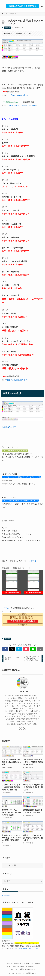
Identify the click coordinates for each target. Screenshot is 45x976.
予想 (32, 963)
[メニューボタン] (2, 6)
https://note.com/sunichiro (17, 95)
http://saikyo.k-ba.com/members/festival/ (22, 105)
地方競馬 (7, 27)
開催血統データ (33, 966)
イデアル (5, 608)
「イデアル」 (32, 561)
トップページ (9, 963)
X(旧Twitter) (25, 963)
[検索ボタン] (42, 6)
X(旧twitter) (6, 895)
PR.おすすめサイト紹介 (17, 969)
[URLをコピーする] (40, 649)
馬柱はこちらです (9, 427)
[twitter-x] (24, 728)
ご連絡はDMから (30, 969)
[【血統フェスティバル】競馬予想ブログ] (22, 6)
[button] (5, 649)
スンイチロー (22, 691)
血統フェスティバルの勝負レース (17, 966)
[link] (20, 728)
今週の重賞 (17, 963)
